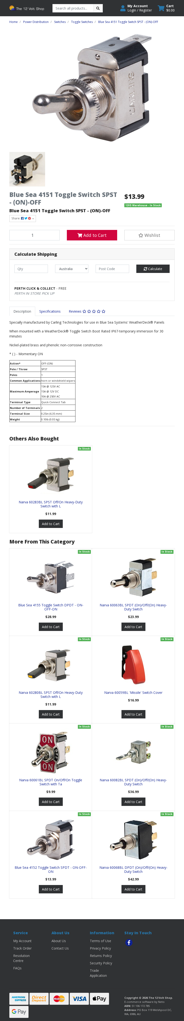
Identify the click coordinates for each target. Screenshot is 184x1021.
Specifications (50, 311)
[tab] (22, 311)
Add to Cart (94, 235)
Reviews (75, 311)
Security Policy (101, 963)
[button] (136, 8)
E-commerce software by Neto (144, 1002)
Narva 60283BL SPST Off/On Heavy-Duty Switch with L (51, 504)
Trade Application (98, 973)
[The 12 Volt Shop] (27, 7)
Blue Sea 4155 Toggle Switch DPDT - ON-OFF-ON (50, 607)
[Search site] (98, 8)
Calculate (154, 268)
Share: (16, 218)
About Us (59, 941)
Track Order (22, 948)
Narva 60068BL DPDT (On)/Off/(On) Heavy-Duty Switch (133, 869)
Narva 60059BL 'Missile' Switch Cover (133, 692)
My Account (22, 941)
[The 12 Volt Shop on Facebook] (128, 942)
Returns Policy (101, 955)
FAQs (17, 968)
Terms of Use (100, 941)
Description (22, 311)
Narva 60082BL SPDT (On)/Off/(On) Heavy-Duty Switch (133, 782)
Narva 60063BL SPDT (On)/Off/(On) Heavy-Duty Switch (133, 607)
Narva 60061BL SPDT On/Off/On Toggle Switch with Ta (50, 782)
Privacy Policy (100, 948)
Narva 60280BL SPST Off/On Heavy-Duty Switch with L (51, 694)
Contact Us (60, 948)
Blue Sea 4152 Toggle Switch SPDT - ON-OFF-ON (51, 869)
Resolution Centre (21, 958)
